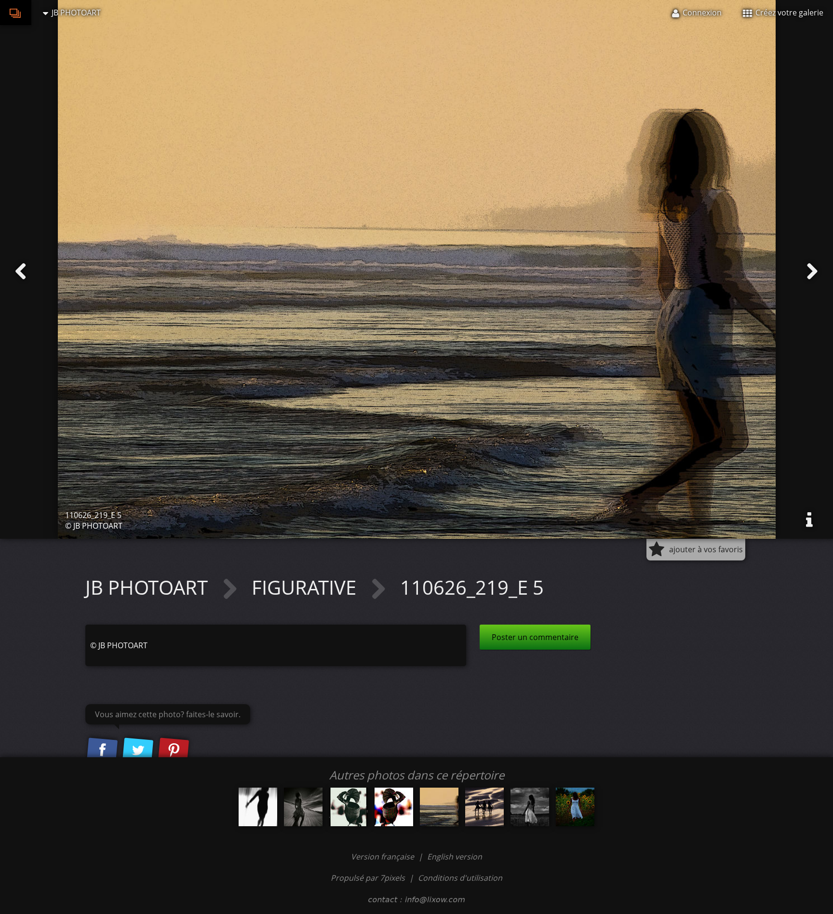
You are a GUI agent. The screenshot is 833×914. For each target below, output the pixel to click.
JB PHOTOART (149, 587)
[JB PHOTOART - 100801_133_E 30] (575, 807)
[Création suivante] (812, 271)
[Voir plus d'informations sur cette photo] (809, 520)
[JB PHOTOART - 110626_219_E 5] (439, 807)
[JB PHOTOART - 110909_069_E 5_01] (484, 807)
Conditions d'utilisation (460, 878)
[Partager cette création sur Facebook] (102, 750)
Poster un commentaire (535, 637)
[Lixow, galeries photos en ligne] (15, 12)
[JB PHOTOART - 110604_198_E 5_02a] (394, 807)
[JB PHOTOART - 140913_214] (303, 807)
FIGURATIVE (306, 587)
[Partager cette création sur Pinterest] (173, 750)
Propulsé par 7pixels (368, 878)
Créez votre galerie (788, 12)
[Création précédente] (20, 271)
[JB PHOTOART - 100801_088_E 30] (530, 807)
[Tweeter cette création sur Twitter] (137, 750)
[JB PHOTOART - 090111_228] (258, 807)
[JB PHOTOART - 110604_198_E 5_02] (348, 807)
